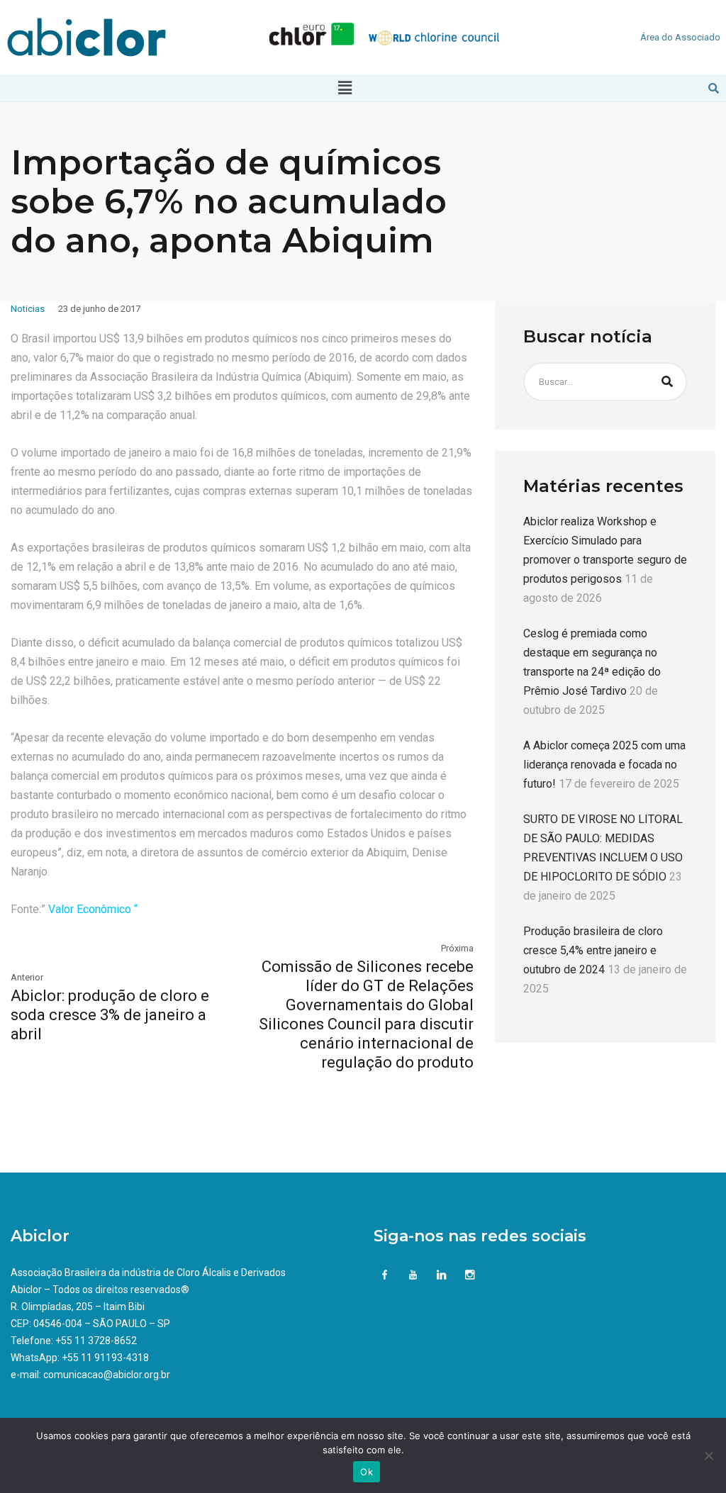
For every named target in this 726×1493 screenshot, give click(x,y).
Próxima (457, 948)
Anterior (27, 977)
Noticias (28, 308)
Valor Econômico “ (93, 909)
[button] (345, 87)
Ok (366, 1471)
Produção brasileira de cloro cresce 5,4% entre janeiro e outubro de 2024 (593, 950)
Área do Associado (680, 37)
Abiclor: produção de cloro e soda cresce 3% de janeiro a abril (110, 1015)
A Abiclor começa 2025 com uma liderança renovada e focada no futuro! (604, 764)
